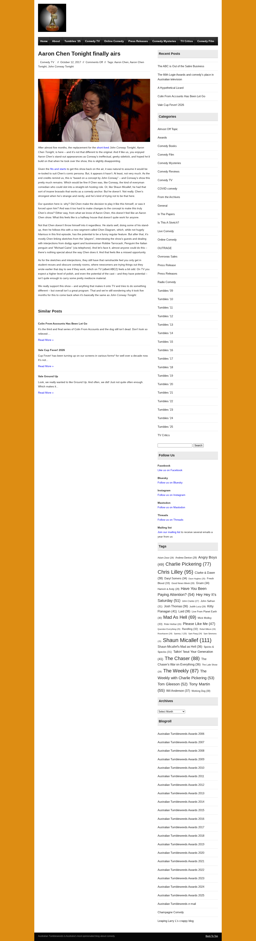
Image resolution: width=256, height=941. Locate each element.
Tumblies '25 (165, 426)
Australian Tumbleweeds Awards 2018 (181, 835)
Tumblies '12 (165, 316)
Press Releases (138, 41)
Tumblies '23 (165, 409)
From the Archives (169, 197)
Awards (162, 137)
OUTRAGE (165, 248)
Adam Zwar (166, 557)
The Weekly (181, 671)
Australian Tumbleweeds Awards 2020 (181, 852)
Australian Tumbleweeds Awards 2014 (181, 801)
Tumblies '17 (165, 358)
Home (44, 41)
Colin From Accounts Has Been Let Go (181, 96)
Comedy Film (205, 41)
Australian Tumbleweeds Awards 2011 (181, 776)
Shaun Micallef (187, 640)
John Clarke (190, 601)
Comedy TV (92, 41)
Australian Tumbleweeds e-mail (177, 903)
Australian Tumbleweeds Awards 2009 (181, 759)
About (56, 41)
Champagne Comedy (171, 912)
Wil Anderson (178, 690)
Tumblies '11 (165, 307)
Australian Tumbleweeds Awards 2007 (181, 742)
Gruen (202, 583)
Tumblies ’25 (72, 41)
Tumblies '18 (165, 367)
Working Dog (201, 691)
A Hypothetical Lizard (170, 87)
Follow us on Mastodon (171, 507)
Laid (184, 611)
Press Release (167, 265)
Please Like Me (199, 624)
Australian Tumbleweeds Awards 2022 (181, 869)
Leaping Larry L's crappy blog (176, 920)
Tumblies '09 (165, 290)
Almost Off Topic (168, 129)
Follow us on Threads (170, 519)
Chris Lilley (175, 572)
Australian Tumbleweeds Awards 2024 (181, 886)
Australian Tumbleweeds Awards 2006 (181, 733)
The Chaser (182, 658)
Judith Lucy (197, 606)
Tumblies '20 (165, 384)
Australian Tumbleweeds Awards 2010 (181, 767)
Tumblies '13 (165, 324)
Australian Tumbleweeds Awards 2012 (181, 784)
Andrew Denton (186, 557)
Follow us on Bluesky (170, 482)
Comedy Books (167, 146)
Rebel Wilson (208, 629)
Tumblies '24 (165, 418)
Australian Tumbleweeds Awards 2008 (181, 750)
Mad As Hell (179, 617)
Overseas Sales (167, 256)
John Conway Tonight (61, 66)
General (162, 205)
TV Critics (186, 41)
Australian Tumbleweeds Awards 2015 (181, 810)
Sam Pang (195, 633)
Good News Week (183, 583)
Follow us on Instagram (171, 494)
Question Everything (169, 629)
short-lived (103, 147)
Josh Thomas (176, 606)
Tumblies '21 (165, 392)
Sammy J (180, 633)
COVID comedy (167, 188)
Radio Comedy (167, 282)
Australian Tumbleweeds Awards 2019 (181, 844)
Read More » (46, 339)
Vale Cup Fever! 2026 (171, 104)
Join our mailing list (169, 532)
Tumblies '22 (165, 401)
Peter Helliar (172, 624)
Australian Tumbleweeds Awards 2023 (181, 878)
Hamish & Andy (168, 589)
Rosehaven (165, 633)
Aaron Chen (121, 62)
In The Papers (166, 214)
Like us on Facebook (170, 470)
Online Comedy (114, 41)
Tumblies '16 (165, 350)
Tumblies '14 (165, 333)
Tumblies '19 (165, 375)
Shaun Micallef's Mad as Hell (180, 646)
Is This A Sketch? (168, 222)
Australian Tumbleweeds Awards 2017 (181, 827)
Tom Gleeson (173, 684)
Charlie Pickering (188, 564)
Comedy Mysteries (164, 41)
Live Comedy (166, 231)
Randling (190, 628)
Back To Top (212, 936)
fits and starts (58, 168)
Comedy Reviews (169, 171)
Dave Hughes (197, 578)
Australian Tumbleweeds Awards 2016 (181, 818)
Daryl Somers (175, 578)
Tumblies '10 (165, 299)
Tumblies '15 (165, 341)
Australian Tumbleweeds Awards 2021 (181, 861)
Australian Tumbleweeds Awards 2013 (181, 793)
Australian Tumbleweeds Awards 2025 (181, 895)
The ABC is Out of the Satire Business (181, 66)
